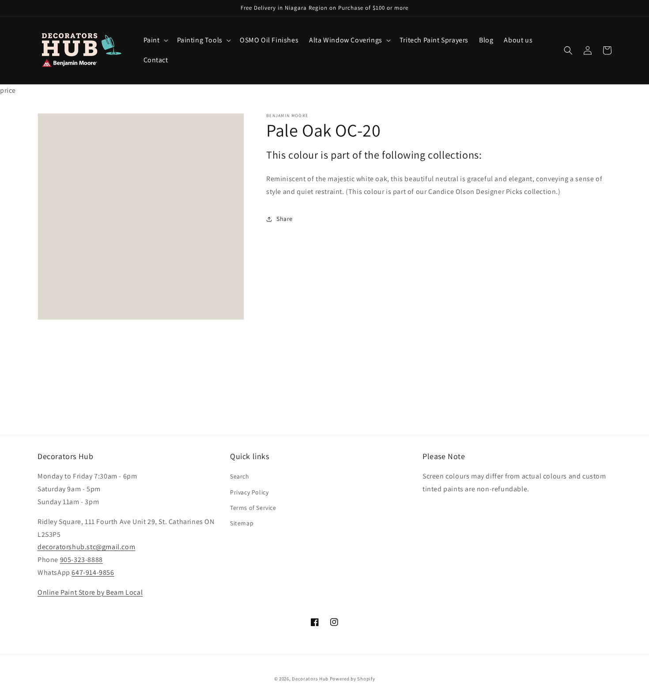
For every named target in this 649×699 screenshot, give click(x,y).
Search (239, 476)
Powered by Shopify (352, 679)
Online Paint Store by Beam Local (90, 592)
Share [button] (284, 219)
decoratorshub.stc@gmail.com (86, 546)
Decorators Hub (310, 679)
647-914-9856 (93, 572)
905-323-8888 (81, 559)
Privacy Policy (249, 492)
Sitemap (241, 523)
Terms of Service (253, 508)
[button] (155, 40)
